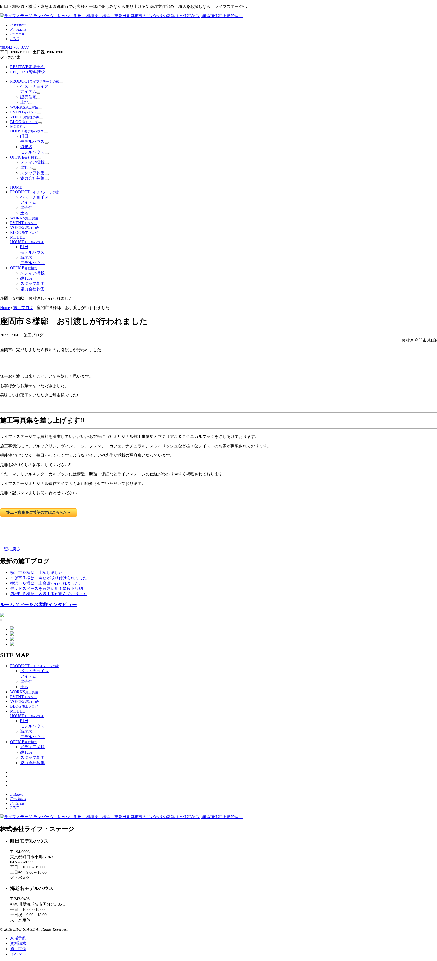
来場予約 (27, 67)
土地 (24, 102)
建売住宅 (28, 97)
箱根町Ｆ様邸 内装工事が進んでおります (48, 594)
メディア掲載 (32, 162)
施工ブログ (23, 307)
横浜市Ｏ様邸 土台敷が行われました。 (46, 583)
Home (5, 307)
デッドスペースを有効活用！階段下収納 (46, 588)
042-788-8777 (14, 47)
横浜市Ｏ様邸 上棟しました (36, 572)
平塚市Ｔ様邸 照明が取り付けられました (48, 578)
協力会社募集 (32, 178)
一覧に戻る (10, 549)
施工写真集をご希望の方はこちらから (38, 512)
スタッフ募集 (32, 173)
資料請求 (27, 72)
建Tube (26, 167)
